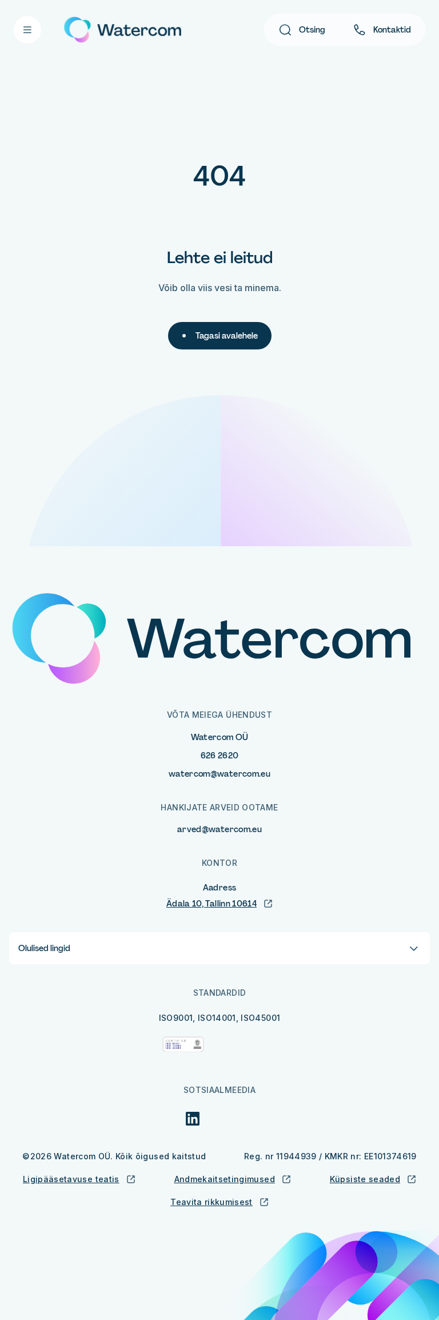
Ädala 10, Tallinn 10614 (211, 903)
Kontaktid (392, 30)
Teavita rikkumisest (211, 1202)
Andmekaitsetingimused (224, 1179)
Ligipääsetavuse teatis (71, 1179)
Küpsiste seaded (365, 1179)
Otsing (312, 30)
